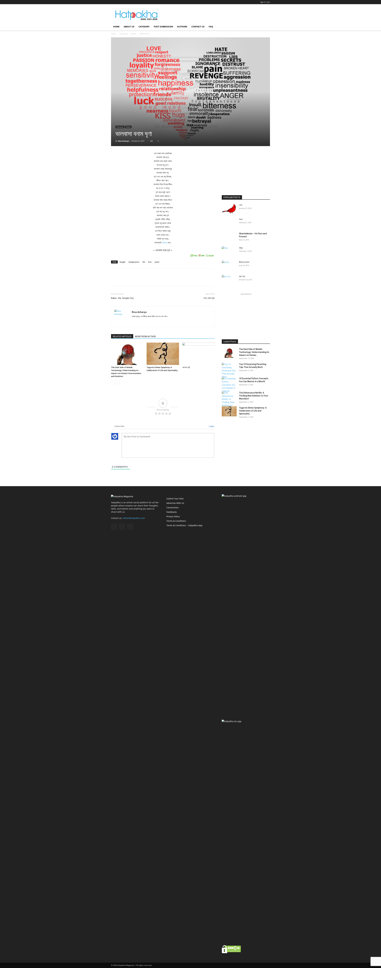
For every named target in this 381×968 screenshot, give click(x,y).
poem (157, 262)
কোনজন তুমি (186, 367)
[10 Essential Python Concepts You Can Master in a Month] (229, 385)
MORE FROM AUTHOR (145, 336)
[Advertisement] (216, 15)
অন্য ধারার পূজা (209, 298)
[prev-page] (113, 382)
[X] (123, 2)
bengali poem (134, 262)
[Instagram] (118, 2)
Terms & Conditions (176, 520)
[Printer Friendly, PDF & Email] (202, 255)
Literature (123, 33)
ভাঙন (241, 219)
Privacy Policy (173, 516)
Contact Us (197, 26)
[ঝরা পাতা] (229, 280)
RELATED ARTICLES (122, 336)
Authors (182, 26)
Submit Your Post (175, 498)
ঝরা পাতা (242, 276)
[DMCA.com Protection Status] (231, 952)
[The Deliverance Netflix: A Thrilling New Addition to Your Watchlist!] (229, 400)
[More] (212, 280)
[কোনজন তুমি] (198, 354)
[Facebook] (113, 2)
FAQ (211, 26)
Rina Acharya (123, 141)
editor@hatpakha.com (134, 518)
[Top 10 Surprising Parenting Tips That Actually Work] (229, 370)
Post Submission (163, 26)
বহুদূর (241, 248)
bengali (122, 262)
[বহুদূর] (229, 251)
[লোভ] (229, 209)
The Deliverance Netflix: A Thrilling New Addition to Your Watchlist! (253, 396)
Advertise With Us (175, 503)
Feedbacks (171, 512)
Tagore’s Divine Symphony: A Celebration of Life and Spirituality (253, 411)
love (150, 262)
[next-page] (118, 382)
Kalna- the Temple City (122, 298)
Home (116, 26)
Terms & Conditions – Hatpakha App (184, 525)
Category (144, 26)
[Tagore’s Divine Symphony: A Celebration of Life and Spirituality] (163, 354)
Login (211, 426)
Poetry (133, 33)
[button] (266, 26)
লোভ (240, 205)
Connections (172, 507)
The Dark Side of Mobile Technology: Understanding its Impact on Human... (254, 352)
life (144, 262)
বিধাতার (164, 242)
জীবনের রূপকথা (244, 262)
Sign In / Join (265, 2)
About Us (129, 26)
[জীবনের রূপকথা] (229, 266)
